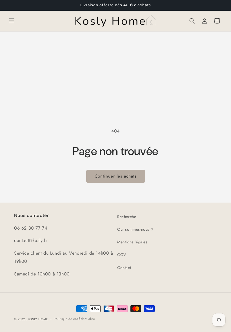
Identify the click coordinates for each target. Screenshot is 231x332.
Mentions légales (132, 242)
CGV (121, 254)
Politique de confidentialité (74, 319)
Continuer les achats (116, 176)
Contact (124, 267)
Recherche (126, 216)
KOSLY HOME (38, 319)
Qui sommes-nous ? (135, 229)
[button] (12, 21)
